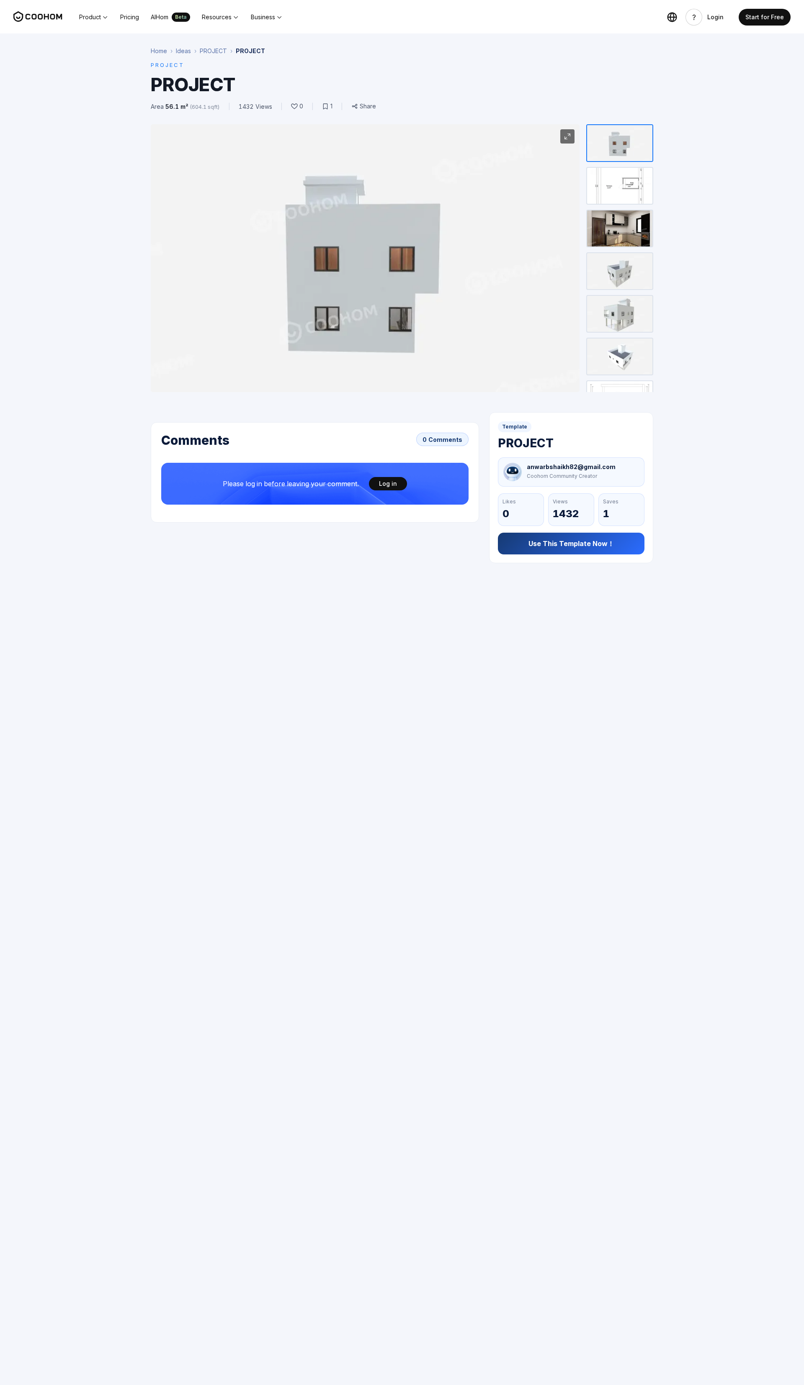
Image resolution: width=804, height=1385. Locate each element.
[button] (93, 17)
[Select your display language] (672, 17)
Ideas (183, 50)
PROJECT (213, 50)
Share (368, 106)
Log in (388, 483)
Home (159, 50)
